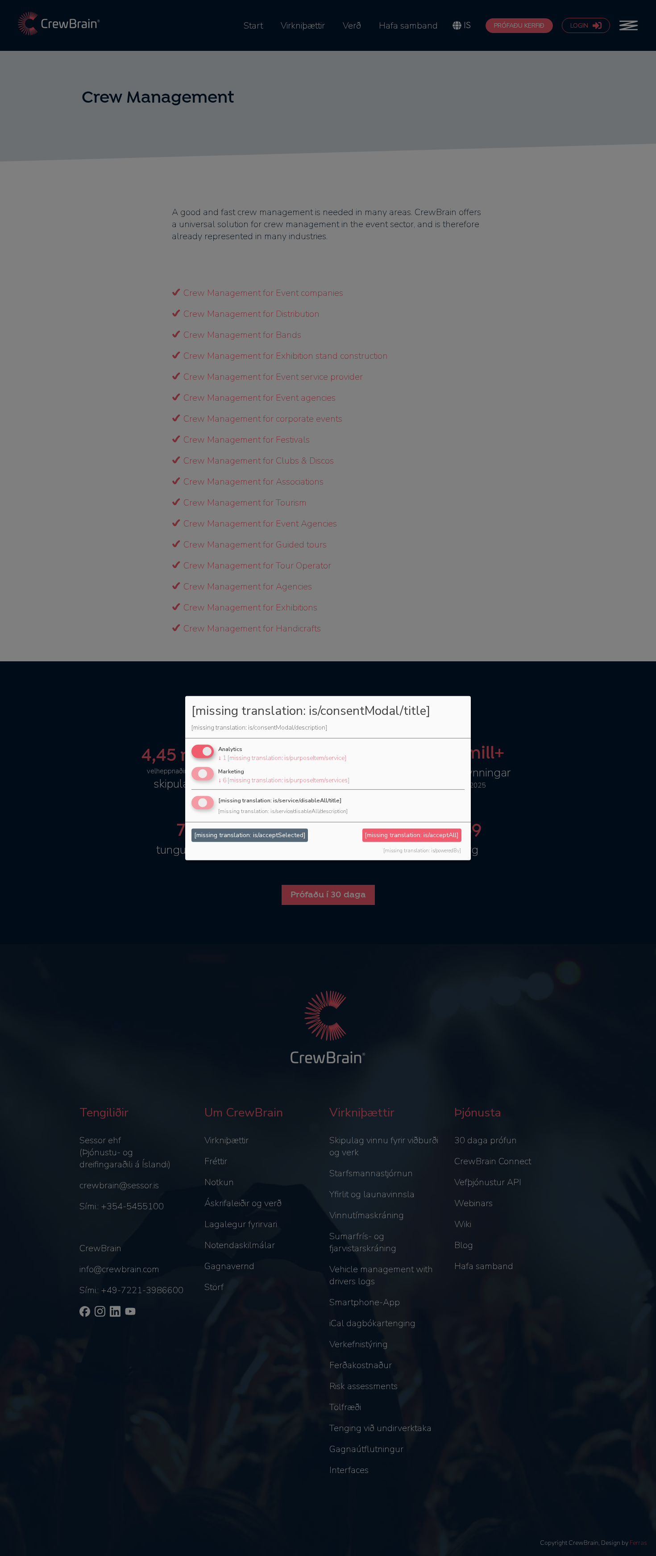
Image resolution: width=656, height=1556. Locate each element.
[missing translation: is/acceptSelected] (250, 835)
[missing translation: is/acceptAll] (412, 835)
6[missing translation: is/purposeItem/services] (283, 780)
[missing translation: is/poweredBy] (422, 850)
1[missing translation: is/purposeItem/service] (282, 758)
